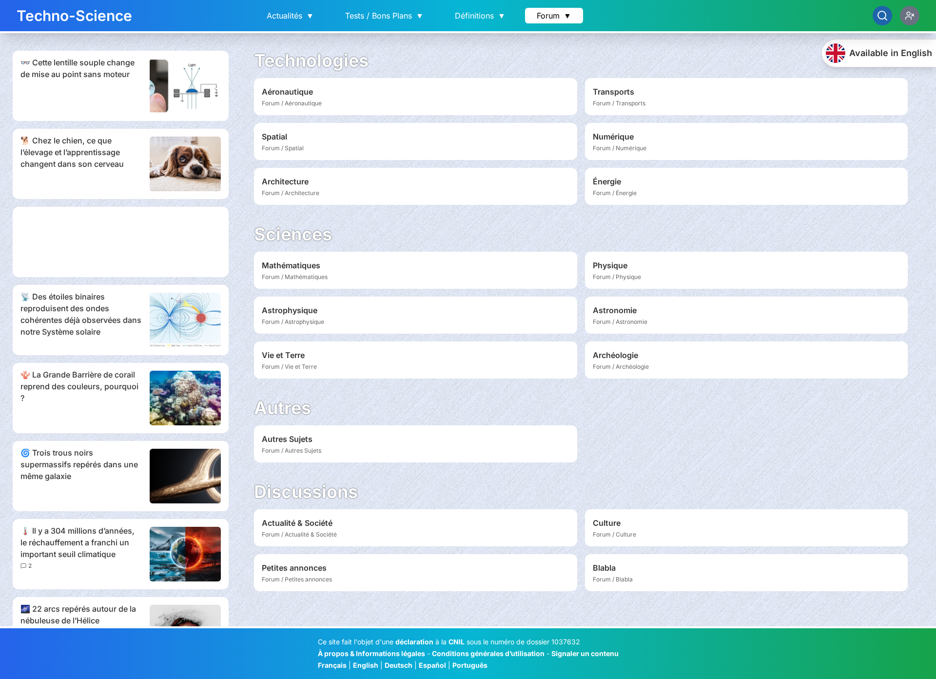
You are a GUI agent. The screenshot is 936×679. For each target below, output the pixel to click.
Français (332, 665)
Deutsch (398, 665)
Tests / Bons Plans (384, 15)
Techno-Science (74, 15)
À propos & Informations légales (371, 653)
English (365, 665)
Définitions (480, 15)
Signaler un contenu (585, 653)
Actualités (290, 15)
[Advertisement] (121, 242)
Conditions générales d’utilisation (488, 653)
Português (470, 665)
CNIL (456, 642)
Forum (554, 15)
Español (432, 665)
